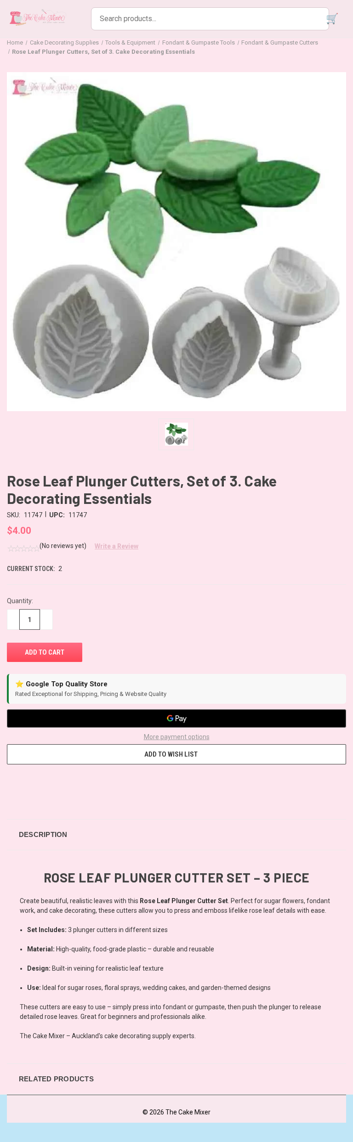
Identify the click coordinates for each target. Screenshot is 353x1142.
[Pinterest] (79, 786)
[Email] (28, 786)
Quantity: (20, 601)
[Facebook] (11, 786)
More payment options (177, 737)
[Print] (45, 786)
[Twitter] (62, 786)
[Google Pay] (176, 718)
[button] (113, 546)
